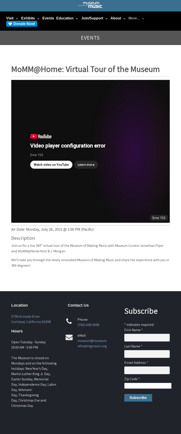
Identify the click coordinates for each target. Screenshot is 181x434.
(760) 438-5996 (88, 325)
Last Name (133, 346)
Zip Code (132, 379)
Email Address (136, 362)
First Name (133, 330)
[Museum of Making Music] (90, 7)
